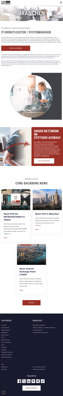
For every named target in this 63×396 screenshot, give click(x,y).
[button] (3, 392)
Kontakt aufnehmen (15, 48)
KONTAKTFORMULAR (31, 388)
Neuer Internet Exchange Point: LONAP (27, 272)
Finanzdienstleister (37, 330)
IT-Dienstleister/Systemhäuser (40, 332)
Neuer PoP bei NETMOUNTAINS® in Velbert (14, 217)
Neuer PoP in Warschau (47, 214)
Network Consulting (6, 354)
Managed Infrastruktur (7, 352)
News (5, 238)
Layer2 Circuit (5, 335)
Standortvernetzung (6, 357)
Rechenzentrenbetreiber (39, 325)
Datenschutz (4, 367)
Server (3, 344)
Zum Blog (31, 302)
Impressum (4, 369)
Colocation (4, 347)
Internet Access (5, 327)
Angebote (3, 349)
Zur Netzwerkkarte (44, 161)
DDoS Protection (5, 330)
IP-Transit (3, 325)
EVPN (2, 337)
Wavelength (4, 332)
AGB (2, 364)
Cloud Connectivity (6, 342)
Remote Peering (5, 340)
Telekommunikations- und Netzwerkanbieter (44, 327)
